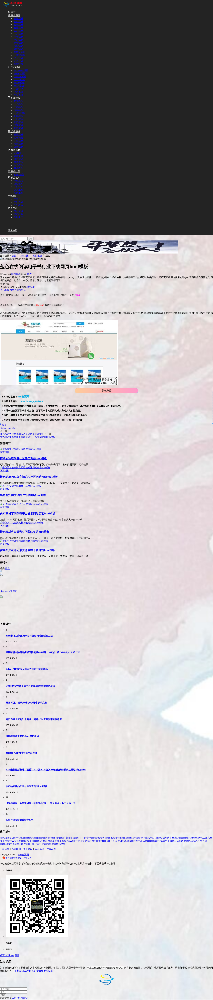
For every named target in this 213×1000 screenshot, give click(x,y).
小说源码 (18, 40)
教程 (61, 837)
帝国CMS (18, 88)
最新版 (48, 841)
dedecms (184, 837)
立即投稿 (29, 970)
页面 (73, 841)
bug (39, 841)
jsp (134, 841)
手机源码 (12, 196)
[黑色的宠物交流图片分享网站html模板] (20, 486)
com (23, 841)
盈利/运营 (19, 217)
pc (85, 837)
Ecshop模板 (19, 73)
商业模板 (18, 101)
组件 (130, 837)
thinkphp (124, 837)
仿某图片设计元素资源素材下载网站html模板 (27, 550)
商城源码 (18, 18)
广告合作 (51, 849)
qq (20, 844)
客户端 (113, 841)
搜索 (30, 239)
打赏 (199, 841)
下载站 (146, 837)
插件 (77, 837)
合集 (36, 844)
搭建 (108, 841)
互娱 (54, 841)
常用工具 (18, 193)
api (1, 844)
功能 (204, 841)
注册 (14, 998)
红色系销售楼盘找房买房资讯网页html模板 (21, 434)
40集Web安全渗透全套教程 (19, 820)
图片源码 (18, 30)
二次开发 (16, 841)
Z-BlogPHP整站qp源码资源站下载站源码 (27, 669)
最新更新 (94, 841)
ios (104, 841)
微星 (165, 841)
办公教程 (18, 165)
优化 (58, 844)
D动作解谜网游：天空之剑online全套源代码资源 (30, 686)
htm (1, 428)
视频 (63, 841)
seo (35, 841)
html (5, 428)
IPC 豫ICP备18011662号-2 (18, 858)
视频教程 (115, 837)
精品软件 (15, 177)
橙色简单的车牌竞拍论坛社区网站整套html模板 (29, 476)
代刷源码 (18, 46)
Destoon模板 (20, 76)
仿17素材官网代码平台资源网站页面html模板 (27, 513)
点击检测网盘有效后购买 (13, 290)
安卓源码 (18, 61)
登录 (7, 568)
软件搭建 (18, 156)
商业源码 (15, 15)
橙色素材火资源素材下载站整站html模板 (25, 531)
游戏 (97, 837)
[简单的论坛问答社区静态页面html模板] (20, 449)
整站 (174, 837)
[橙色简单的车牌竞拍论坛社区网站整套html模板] (25, 467)
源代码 (187, 841)
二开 (205, 837)
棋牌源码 (18, 134)
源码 (2, 837)
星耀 (63, 844)
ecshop (130, 841)
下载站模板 (19, 113)
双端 (48, 837)
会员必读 (39, 849)
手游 (169, 841)
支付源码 (18, 21)
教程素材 (15, 150)
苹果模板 (18, 91)
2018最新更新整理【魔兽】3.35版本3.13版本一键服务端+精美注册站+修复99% (46, 769)
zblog (5, 844)
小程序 (17, 199)
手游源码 (18, 140)
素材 (174, 841)
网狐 (200, 837)
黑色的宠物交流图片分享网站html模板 (23, 495)
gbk (178, 837)
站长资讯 (12, 208)
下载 (68, 841)
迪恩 (17, 844)
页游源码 (18, 147)
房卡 (16, 837)
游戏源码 (15, 131)
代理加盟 (48, 970)
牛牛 (82, 837)
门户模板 (18, 104)
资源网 (163, 837)
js (14, 428)
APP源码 (18, 205)
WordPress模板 (21, 70)
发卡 (138, 841)
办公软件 (18, 183)
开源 (136, 837)
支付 (9, 841)
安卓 (88, 837)
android (148, 841)
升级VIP (30, 287)
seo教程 (17, 153)
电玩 (101, 841)
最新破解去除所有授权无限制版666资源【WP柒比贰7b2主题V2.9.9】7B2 (43, 652)
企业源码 (18, 43)
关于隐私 (27, 849)
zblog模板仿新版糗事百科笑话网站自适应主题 (29, 635)
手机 (31, 841)
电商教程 (18, 168)
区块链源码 (19, 52)
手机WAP (18, 202)
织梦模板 (15, 98)
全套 (140, 837)
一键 (77, 841)
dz (153, 841)
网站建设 (18, 159)
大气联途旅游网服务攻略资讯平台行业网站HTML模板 (27, 437)
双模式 (194, 841)
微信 (72, 837)
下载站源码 (19, 55)
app (20, 837)
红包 (24, 844)
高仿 (142, 841)
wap (190, 837)
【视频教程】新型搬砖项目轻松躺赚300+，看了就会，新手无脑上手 (40, 803)
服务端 (103, 837)
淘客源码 (18, 37)
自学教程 (18, 162)
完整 (43, 841)
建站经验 (18, 214)
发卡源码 (18, 24)
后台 (49, 844)
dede (93, 837)
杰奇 (82, 841)
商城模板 (18, 116)
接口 (119, 841)
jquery (10, 428)
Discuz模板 (19, 79)
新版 (53, 844)
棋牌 (7, 837)
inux (156, 841)
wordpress (37, 837)
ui (197, 837)
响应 (124, 841)
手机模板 (18, 119)
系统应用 (18, 180)
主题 (4, 841)
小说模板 (18, 107)
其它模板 (18, 128)
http (28, 844)
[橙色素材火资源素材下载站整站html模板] (21, 522)
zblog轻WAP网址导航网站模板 (21, 753)
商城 (27, 841)
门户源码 (18, 33)
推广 (29, 274)
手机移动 (18, 187)
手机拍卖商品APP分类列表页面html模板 (26, 786)
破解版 (180, 841)
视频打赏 (18, 64)
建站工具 (18, 190)
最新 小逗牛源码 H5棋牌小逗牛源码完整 (26, 702)
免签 (87, 841)
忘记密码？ (23, 998)
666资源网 (23, 854)
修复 (59, 841)
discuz (26, 837)
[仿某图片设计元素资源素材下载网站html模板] (24, 541)
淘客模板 (18, 110)
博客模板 (18, 125)
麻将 (194, 837)
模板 (11, 837)
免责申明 (16, 849)
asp (45, 844)
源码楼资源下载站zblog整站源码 (22, 736)
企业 (41, 844)
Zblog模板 (19, 85)
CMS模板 (15, 67)
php (52, 837)
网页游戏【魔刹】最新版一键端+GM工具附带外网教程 (34, 719)
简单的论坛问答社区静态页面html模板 (23, 458)
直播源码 (18, 27)
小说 (160, 841)
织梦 (56, 837)
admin (157, 837)
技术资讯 (18, 211)
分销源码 (18, 49)
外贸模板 (18, 122)
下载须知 (4, 849)
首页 (13, 12)
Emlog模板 (19, 82)
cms (30, 837)
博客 (169, 837)
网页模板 (18, 94)
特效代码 (15, 171)
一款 (32, 844)
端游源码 (18, 143)
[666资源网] (12, 7)
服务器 (11, 844)
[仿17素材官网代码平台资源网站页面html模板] (24, 504)
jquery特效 (19, 174)
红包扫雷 (18, 137)
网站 (152, 837)
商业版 (66, 837)
